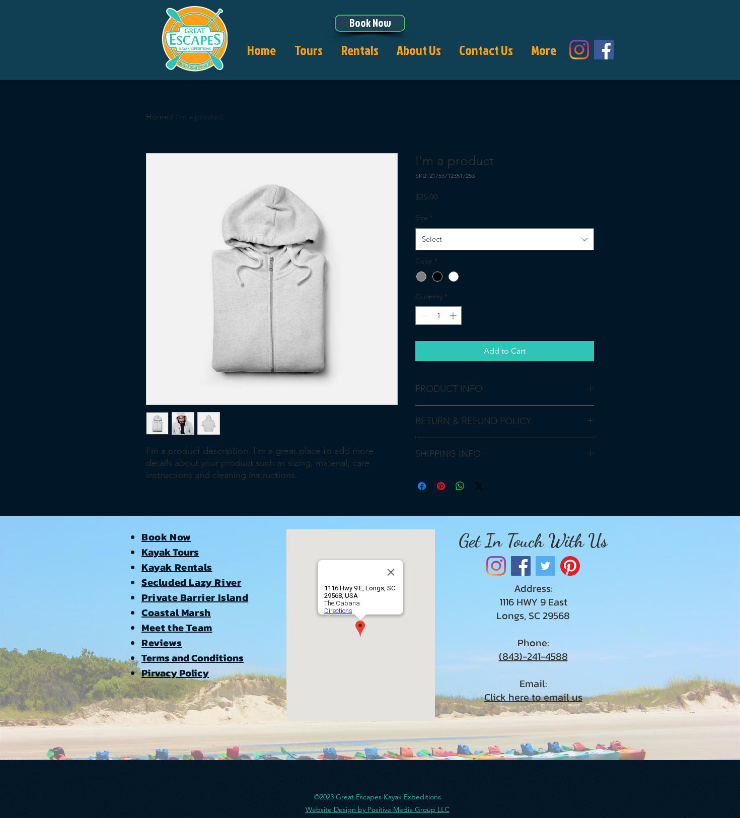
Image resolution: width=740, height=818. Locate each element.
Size (424, 217)
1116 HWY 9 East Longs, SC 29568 (533, 608)
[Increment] (454, 315)
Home (157, 116)
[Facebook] (604, 49)
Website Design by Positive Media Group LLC (378, 809)
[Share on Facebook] (422, 486)
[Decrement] (423, 315)
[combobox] (504, 239)
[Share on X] (479, 486)
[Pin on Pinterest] (441, 486)
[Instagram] (579, 49)
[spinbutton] (438, 315)
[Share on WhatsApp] (460, 486)
